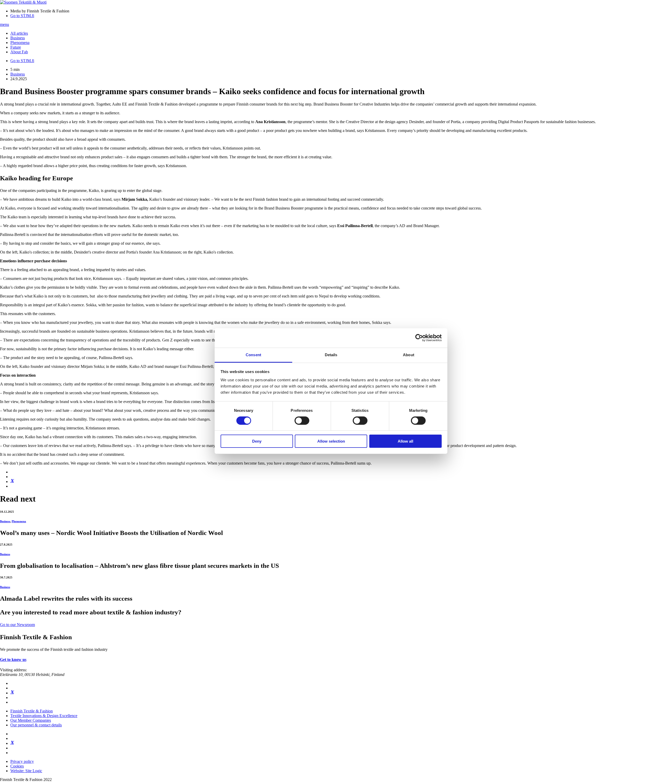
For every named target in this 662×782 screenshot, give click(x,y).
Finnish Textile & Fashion (31, 711)
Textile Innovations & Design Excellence (43, 715)
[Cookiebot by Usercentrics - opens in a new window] (419, 338)
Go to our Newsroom (17, 624)
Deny (256, 441)
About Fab (19, 52)
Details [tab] (331, 354)
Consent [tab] (253, 354)
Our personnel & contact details (36, 725)
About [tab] (408, 354)
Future (15, 47)
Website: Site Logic (26, 771)
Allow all (405, 441)
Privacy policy (22, 761)
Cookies (17, 766)
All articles (19, 33)
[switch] (302, 420)
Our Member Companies (30, 720)
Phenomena (19, 42)
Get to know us (13, 659)
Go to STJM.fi (22, 15)
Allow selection (331, 441)
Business (17, 38)
